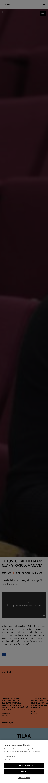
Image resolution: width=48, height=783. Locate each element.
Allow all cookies (24, 766)
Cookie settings (24, 778)
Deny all (24, 772)
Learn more (8, 759)
